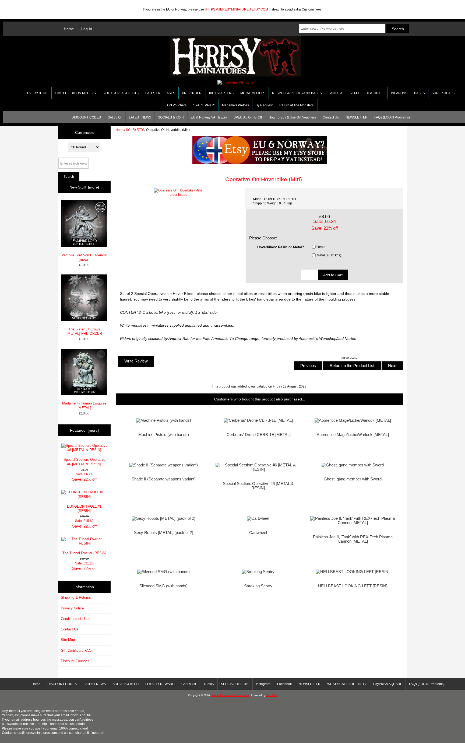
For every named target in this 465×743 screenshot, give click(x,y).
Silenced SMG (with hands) (163, 586)
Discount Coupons (75, 661)
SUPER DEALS (443, 93)
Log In (86, 29)
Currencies (84, 132)
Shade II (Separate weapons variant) (164, 479)
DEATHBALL (374, 93)
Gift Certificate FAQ (76, 650)
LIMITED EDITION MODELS (75, 93)
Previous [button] (308, 365)
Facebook (284, 684)
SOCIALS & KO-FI (171, 117)
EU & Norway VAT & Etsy (209, 117)
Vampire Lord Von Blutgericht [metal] (84, 257)
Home (69, 29)
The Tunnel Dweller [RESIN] (84, 553)
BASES (419, 93)
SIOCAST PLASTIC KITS (121, 93)
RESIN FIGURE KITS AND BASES (297, 93)
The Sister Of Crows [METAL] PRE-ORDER (84, 331)
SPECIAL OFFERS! (248, 117)
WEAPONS (399, 93)
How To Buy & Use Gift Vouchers (292, 117)
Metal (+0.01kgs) (329, 255)
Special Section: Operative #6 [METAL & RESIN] (84, 462)
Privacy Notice (72, 608)
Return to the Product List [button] (352, 365)
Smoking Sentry (258, 586)
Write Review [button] (136, 361)
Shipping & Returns (76, 597)
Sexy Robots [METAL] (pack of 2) (163, 533)
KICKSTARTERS (221, 93)
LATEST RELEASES (160, 93)
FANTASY (336, 93)
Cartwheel (258, 533)
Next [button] (392, 365)
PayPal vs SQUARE (387, 684)
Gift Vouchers (176, 105)
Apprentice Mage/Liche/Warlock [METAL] (353, 434)
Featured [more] (84, 430)
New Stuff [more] (84, 187)
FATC (141, 129)
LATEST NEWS (140, 117)
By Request (264, 105)
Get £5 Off (115, 117)
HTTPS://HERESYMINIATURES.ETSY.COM (236, 9)
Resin (321, 247)
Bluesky (208, 684)
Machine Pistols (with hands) (163, 434)
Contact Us (331, 117)
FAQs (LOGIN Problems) (392, 117)
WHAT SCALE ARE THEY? (347, 684)
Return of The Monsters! (296, 105)
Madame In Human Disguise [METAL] (84, 405)
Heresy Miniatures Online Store (230, 695)
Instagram (263, 684)
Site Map (68, 640)
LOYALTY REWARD (160, 684)
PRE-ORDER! (192, 93)
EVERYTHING (37, 93)
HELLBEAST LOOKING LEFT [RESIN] (352, 586)
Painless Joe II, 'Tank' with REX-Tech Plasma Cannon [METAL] (353, 539)
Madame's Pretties (235, 105)
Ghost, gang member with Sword (353, 479)
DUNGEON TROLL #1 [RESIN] (84, 508)
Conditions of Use (75, 619)
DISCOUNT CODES (86, 117)
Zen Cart (271, 695)
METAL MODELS (252, 93)
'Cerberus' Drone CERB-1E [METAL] (258, 434)
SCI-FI (130, 129)
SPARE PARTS (204, 105)
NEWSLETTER (357, 117)
